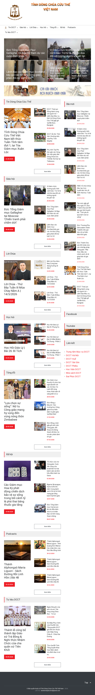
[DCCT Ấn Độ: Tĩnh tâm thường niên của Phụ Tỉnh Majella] (40, 137)
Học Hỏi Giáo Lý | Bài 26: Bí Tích (14, 349)
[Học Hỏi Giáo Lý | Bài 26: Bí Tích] (17, 334)
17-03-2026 (50, 417)
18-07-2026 (50, 499)
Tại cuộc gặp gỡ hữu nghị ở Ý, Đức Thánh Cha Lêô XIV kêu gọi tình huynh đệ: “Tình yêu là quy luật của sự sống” (84, 210)
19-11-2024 (50, 585)
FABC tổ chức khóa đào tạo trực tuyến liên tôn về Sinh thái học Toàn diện (57, 73)
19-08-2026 (9, 512)
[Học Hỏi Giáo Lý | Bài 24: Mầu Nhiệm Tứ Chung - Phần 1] (40, 353)
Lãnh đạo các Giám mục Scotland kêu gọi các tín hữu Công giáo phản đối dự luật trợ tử (25, 74)
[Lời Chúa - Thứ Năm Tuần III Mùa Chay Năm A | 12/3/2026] (40, 296)
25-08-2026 (50, 219)
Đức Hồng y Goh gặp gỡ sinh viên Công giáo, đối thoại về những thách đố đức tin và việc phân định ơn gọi (53, 430)
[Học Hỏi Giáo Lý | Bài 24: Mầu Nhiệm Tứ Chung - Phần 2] (40, 340)
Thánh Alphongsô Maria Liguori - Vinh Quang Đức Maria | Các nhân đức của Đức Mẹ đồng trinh (54, 545)
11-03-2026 (50, 303)
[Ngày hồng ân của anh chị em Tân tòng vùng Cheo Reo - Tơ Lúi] (40, 610)
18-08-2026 (50, 144)
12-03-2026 (50, 287)
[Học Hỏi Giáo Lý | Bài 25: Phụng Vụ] (40, 328)
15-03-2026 (50, 657)
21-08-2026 (9, 159)
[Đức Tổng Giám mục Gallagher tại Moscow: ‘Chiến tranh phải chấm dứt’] (17, 195)
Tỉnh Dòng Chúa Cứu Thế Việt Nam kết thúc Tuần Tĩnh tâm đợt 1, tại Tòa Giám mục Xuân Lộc (14, 142)
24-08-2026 (50, 239)
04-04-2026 (50, 639)
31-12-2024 (9, 584)
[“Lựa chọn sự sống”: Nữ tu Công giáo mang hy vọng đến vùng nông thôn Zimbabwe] (17, 389)
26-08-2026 (9, 229)
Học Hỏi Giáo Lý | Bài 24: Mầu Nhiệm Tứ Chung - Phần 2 (54, 339)
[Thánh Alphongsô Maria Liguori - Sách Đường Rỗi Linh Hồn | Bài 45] (40, 578)
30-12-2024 (50, 553)
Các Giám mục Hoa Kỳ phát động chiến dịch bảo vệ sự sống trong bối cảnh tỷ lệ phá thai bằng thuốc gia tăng (14, 494)
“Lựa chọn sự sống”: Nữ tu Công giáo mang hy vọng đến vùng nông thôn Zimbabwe (14, 411)
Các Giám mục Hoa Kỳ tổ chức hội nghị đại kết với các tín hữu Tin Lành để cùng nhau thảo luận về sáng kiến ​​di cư (54, 387)
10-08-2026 (50, 164)
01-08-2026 (50, 478)
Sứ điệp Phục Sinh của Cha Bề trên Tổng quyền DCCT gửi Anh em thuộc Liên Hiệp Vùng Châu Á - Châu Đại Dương (53, 630)
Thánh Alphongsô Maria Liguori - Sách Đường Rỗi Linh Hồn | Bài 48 (14, 571)
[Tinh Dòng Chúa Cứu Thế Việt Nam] (51, 11)
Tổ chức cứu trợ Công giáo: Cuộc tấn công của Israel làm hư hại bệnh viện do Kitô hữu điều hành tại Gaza (53, 468)
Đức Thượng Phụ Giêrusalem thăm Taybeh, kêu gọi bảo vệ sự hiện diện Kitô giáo (83, 229)
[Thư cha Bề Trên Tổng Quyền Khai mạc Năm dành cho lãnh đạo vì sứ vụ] (40, 648)
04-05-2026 (9, 358)
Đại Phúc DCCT (73, 376)
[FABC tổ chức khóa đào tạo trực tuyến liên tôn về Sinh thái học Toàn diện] (70, 189)
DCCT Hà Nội (72, 355)
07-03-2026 (50, 440)
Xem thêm (47, 171)
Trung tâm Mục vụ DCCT (78, 352)
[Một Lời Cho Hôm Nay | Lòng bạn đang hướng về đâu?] (40, 264)
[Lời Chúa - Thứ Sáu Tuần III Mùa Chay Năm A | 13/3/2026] (40, 280)
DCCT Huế (71, 359)
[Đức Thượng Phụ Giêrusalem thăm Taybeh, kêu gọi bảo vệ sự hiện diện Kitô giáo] (70, 228)
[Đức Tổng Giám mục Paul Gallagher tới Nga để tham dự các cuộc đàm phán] (40, 210)
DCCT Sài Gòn (72, 362)
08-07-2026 (50, 519)
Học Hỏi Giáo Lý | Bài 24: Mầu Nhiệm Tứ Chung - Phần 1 (54, 352)
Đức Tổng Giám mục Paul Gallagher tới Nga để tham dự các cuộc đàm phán (25, 53)
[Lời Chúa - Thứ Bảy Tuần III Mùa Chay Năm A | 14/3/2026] (17, 270)
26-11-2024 (50, 569)
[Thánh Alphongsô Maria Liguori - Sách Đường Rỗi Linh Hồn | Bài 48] (17, 550)
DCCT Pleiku (72, 366)
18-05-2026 (9, 426)
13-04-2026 (50, 617)
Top (86, 682)
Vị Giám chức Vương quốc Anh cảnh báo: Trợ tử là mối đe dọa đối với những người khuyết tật (67, 53)
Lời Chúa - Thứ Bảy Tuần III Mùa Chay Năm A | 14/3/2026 (14, 289)
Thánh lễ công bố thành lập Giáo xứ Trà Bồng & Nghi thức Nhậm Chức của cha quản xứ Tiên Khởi (15, 640)
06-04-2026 (50, 358)
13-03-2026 (9, 301)
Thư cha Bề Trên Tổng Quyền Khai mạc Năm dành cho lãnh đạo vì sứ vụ (53, 649)
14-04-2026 (50, 344)
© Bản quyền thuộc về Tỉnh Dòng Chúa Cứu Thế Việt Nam (45, 688)
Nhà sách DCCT (73, 373)
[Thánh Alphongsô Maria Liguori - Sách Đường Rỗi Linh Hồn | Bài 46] (40, 562)
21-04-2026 (50, 330)
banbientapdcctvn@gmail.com (50, 690)
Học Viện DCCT (73, 369)
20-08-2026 (50, 128)
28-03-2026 (50, 397)
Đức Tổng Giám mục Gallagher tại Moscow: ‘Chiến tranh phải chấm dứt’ (80, 73)
